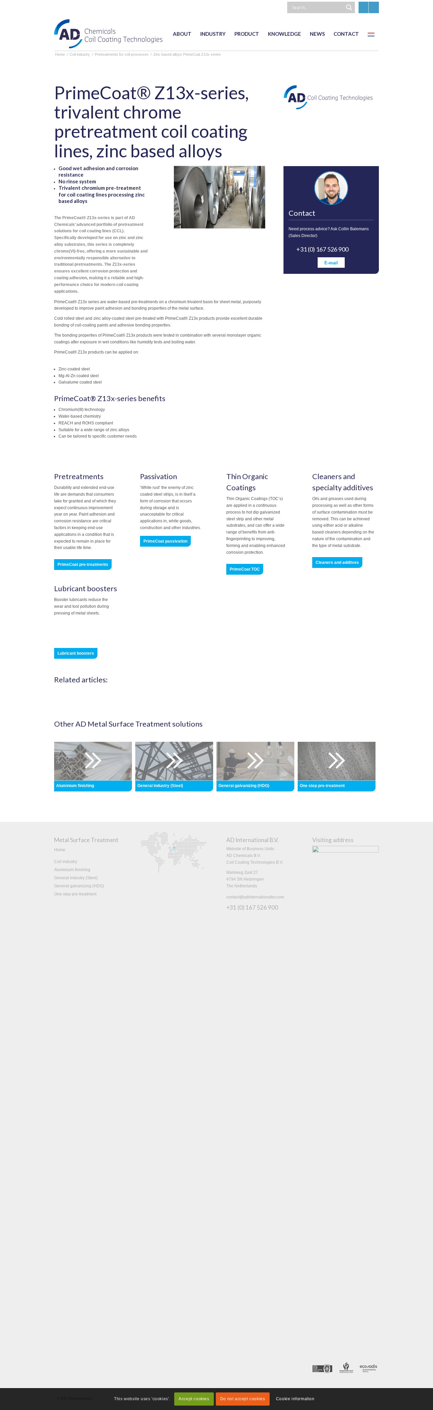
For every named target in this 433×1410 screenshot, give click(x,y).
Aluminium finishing (72, 869)
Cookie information (295, 1399)
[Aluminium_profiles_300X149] (93, 761)
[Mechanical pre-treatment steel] (336, 761)
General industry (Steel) (76, 878)
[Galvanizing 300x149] (255, 761)
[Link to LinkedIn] (363, 7)
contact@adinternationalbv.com (255, 897)
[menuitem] (182, 34)
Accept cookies (194, 1399)
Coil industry (65, 861)
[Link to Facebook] (374, 7)
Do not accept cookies (242, 1399)
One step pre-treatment (75, 894)
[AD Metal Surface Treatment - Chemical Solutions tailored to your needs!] (108, 34)
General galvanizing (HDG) (79, 886)
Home (59, 849)
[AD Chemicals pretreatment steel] (174, 761)
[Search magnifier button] (349, 7)
